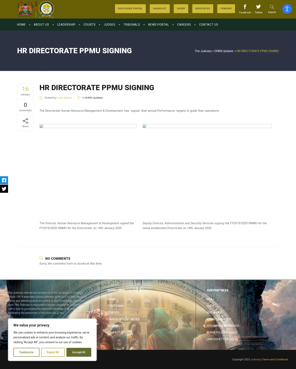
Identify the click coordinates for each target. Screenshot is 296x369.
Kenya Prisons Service (223, 325)
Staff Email (115, 306)
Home (111, 299)
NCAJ (210, 299)
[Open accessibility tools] (287, 9)
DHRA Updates (224, 51)
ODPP (210, 306)
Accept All (78, 352)
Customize (26, 352)
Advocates (115, 325)
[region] (52, 340)
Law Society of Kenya (222, 339)
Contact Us (115, 332)
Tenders (113, 312)
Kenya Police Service (222, 332)
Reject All (53, 352)
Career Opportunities (123, 319)
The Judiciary (203, 51)
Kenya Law (214, 312)
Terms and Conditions (275, 359)
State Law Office (219, 319)
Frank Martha (64, 97)
